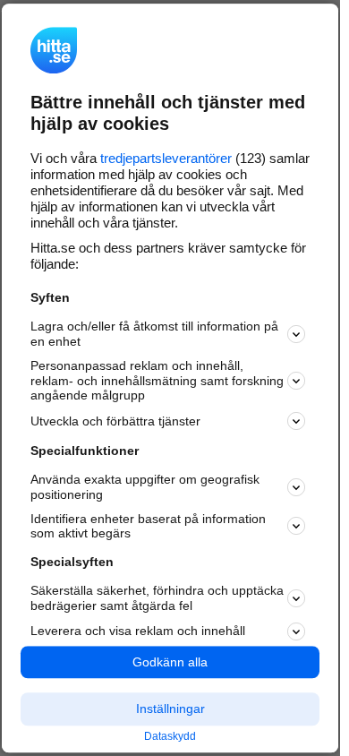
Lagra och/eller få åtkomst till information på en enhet (154, 333)
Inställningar (170, 709)
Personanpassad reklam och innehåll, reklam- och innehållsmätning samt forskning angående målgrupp (157, 380)
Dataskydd (170, 736)
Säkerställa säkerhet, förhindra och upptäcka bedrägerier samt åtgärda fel (157, 598)
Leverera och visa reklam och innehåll (137, 630)
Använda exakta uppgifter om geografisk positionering (145, 487)
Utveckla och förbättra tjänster (115, 421)
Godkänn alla (170, 662)
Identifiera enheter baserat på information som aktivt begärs (148, 526)
